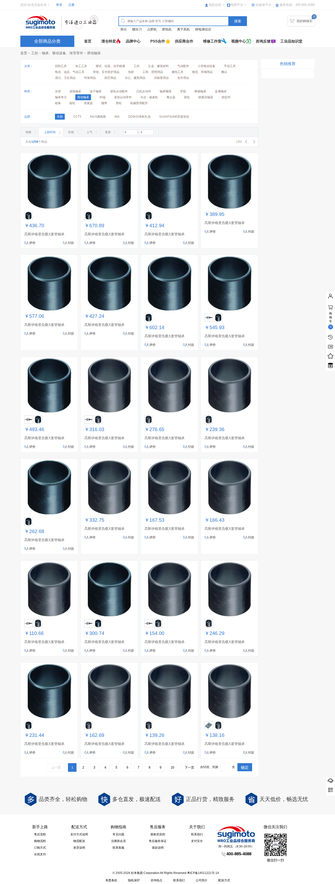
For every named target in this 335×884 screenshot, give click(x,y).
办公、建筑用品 (135, 78)
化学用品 (183, 78)
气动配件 (183, 66)
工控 (34, 53)
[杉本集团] (63, 22)
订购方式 (40, 847)
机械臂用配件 (139, 103)
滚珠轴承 (75, 91)
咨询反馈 (263, 41)
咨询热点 (156, 880)
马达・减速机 (149, 97)
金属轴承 (221, 91)
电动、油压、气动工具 (69, 72)
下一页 (189, 767)
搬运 (224, 72)
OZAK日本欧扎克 (139, 116)
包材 (131, 72)
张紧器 (88, 103)
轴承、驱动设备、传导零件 (62, 53)
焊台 (123, 29)
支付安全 (197, 841)
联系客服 (118, 847)
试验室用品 (161, 78)
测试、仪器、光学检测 (110, 66)
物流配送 (79, 841)
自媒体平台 (263, 5)
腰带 (104, 103)
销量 (28, 132)
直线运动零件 (123, 97)
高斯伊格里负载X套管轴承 (44, 234)
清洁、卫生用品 (65, 78)
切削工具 (61, 66)
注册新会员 (118, 841)
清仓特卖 (108, 41)
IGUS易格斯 (98, 116)
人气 (89, 132)
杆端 (102, 97)
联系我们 (197, 834)
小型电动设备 (206, 66)
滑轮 (119, 103)
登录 (59, 5)
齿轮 (187, 97)
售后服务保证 (158, 841)
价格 (71, 132)
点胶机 (152, 29)
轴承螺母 (165, 91)
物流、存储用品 (202, 72)
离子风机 (183, 29)
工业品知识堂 (291, 41)
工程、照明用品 (152, 72)
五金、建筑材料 (158, 66)
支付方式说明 (79, 834)
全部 (58, 91)
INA (117, 116)
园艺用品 (110, 78)
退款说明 (158, 847)
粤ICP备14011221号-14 (203, 873)
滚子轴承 (96, 91)
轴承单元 (61, 97)
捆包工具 (177, 72)
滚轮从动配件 (119, 91)
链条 (58, 103)
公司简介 (201, 880)
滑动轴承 (94, 53)
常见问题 (118, 834)
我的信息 (214, 5)
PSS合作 (157, 41)
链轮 (72, 103)
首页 (87, 41)
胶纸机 (167, 29)
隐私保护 (134, 880)
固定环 (226, 97)
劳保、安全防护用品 (106, 72)
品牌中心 (133, 41)
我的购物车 (304, 21)
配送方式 (224, 880)
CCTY (77, 116)
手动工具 (230, 66)
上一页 (56, 767)
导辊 (183, 91)
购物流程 (40, 841)
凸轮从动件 (143, 91)
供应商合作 (184, 41)
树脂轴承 (200, 91)
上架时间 (50, 132)
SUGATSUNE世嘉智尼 (174, 116)
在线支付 (40, 854)
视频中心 (238, 41)
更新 (108, 132)
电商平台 (237, 5)
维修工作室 (212, 41)
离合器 (171, 97)
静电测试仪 (203, 29)
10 (172, 767)
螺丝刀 (137, 29)
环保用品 (90, 78)
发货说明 (79, 847)
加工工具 (81, 66)
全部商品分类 (47, 41)
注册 (71, 5)
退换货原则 (157, 834)
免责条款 (111, 880)
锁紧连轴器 (205, 97)
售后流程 (40, 834)
